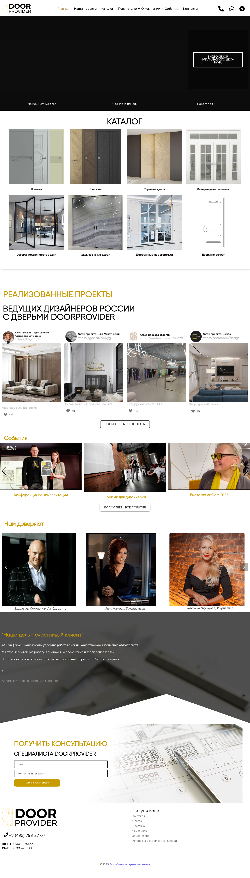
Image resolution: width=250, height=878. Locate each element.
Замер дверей (141, 835)
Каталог (107, 8)
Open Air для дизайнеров (125, 497)
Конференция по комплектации (41, 495)
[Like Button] (5, 414)
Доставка (138, 826)
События (172, 8)
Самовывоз (139, 831)
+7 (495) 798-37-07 (27, 835)
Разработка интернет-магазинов (129, 864)
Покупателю (127, 8)
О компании (150, 8)
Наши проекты (85, 8)
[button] (218, 59)
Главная (63, 8)
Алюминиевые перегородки (36, 254)
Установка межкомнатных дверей (154, 840)
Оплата (137, 821)
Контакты (190, 8)
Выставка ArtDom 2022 (209, 495)
